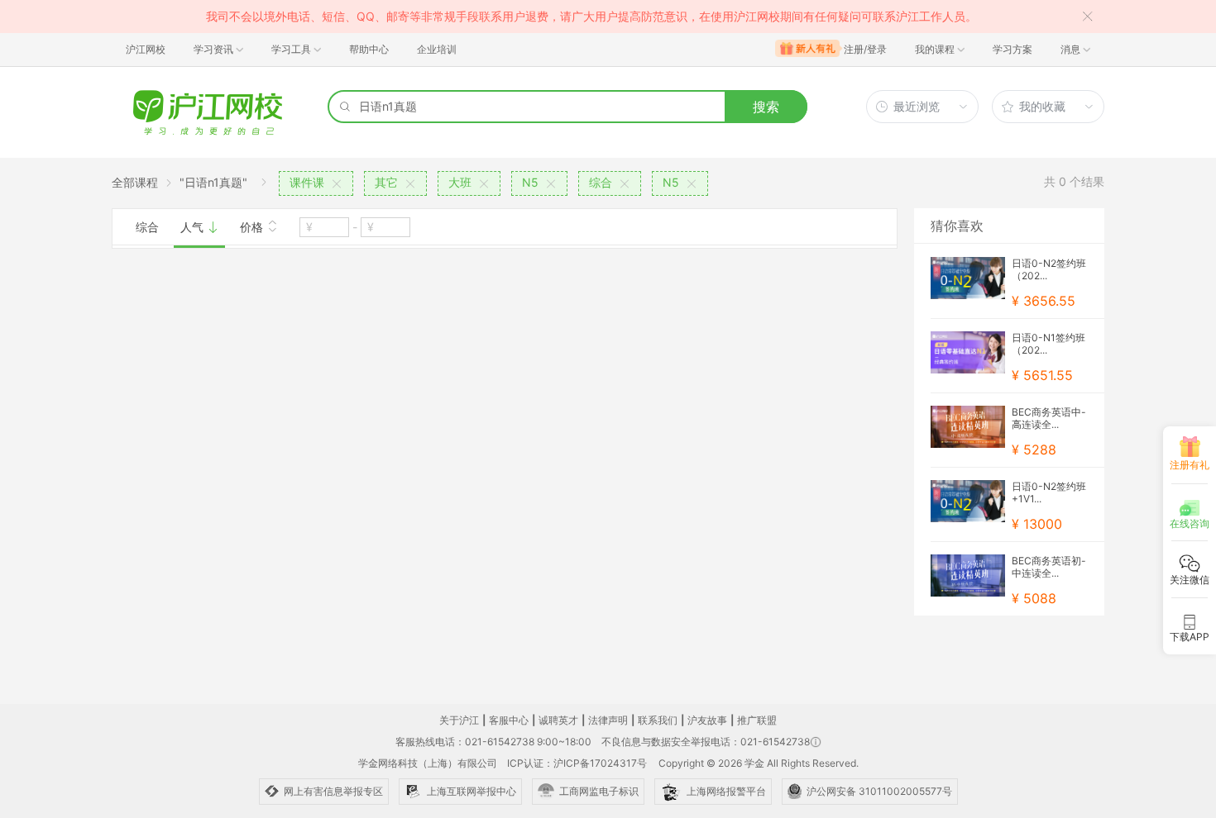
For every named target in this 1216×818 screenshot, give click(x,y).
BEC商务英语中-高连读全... (1049, 418)
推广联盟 (757, 720)
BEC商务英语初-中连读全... (1049, 566)
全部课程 (135, 182)
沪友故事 (707, 720)
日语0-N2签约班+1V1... (1049, 492)
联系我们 (657, 720)
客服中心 (509, 720)
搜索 (766, 106)
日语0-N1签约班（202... (1048, 343)
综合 (147, 227)
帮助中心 (369, 49)
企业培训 (437, 49)
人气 (193, 227)
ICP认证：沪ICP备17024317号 (577, 763)
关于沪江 (459, 720)
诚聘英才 (558, 720)
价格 (253, 227)
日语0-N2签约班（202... (1049, 269)
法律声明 (608, 720)
